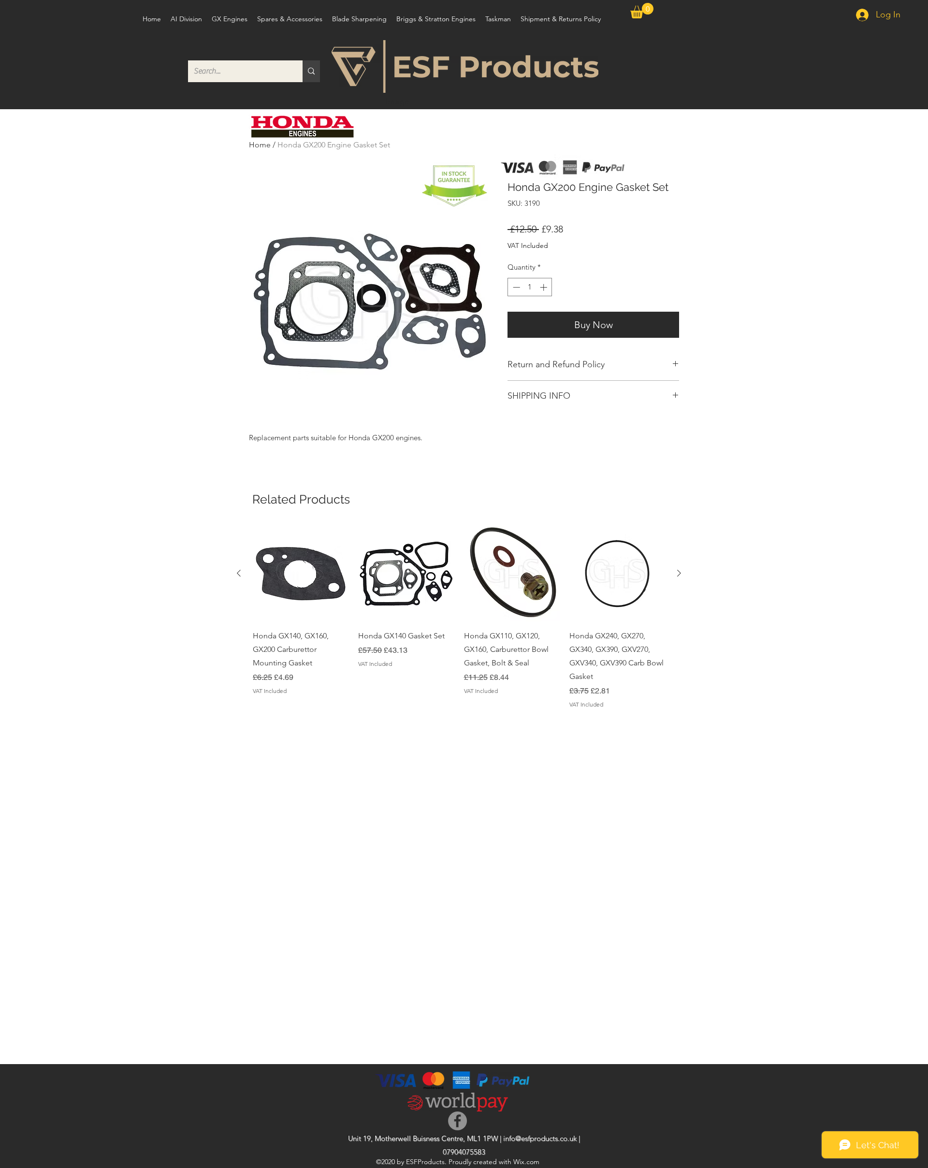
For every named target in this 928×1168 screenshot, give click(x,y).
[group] (459, 617)
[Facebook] (457, 1120)
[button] (641, 10)
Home (260, 144)
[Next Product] (679, 573)
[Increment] (544, 287)
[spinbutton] (530, 287)
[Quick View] (300, 573)
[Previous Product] (239, 573)
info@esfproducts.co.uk (540, 1138)
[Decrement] (515, 287)
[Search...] (311, 71)
